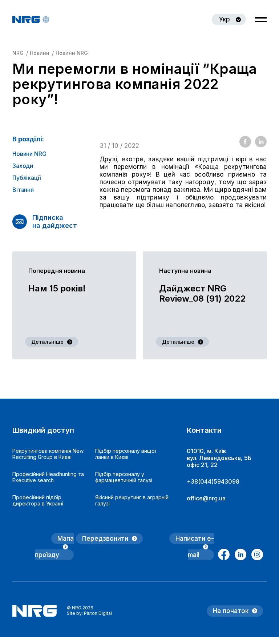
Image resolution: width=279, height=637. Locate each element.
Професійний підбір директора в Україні (37, 500)
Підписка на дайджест (54, 221)
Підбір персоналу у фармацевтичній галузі (123, 477)
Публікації (26, 177)
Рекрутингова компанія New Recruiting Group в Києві (48, 454)
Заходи (22, 165)
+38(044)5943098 (213, 481)
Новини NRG (29, 153)
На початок (230, 610)
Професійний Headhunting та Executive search (48, 477)
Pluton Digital (98, 613)
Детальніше (47, 342)
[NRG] (30, 19)
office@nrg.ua (206, 498)
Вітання (23, 189)
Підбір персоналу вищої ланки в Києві (125, 454)
